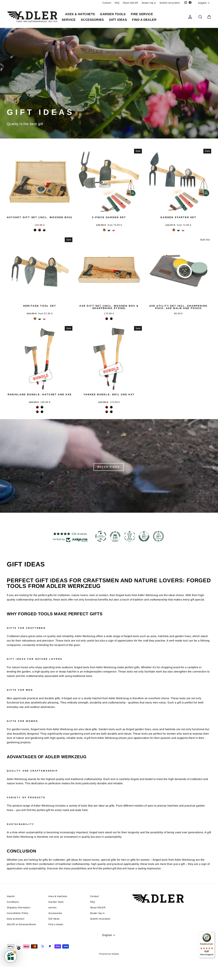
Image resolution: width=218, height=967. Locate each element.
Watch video (108, 467)
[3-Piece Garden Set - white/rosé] (113, 230)
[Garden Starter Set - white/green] (178, 230)
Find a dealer (144, 19)
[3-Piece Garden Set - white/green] (109, 230)
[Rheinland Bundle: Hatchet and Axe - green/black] (42, 407)
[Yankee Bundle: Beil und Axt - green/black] (111, 407)
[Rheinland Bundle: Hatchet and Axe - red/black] (37, 407)
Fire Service (142, 14)
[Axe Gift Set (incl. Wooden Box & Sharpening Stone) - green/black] (111, 318)
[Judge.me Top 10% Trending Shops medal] (158, 536)
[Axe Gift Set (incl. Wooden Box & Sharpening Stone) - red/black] (106, 318)
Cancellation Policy (17, 913)
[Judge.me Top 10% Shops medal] (143, 536)
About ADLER (130, 3)
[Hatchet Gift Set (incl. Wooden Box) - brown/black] (44, 230)
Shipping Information (18, 907)
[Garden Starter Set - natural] (173, 230)
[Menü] (213, 933)
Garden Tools (113, 14)
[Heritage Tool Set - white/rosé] (44, 318)
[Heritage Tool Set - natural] (35, 318)
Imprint (11, 896)
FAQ (117, 3)
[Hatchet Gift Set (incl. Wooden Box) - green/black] (35, 230)
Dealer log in (149, 3)
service (69, 19)
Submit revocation (170, 3)
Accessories (92, 19)
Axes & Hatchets (80, 14)
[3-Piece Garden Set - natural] (104, 230)
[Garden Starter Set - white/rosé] (183, 230)
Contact (106, 3)
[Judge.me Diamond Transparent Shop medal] (100, 536)
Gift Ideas (118, 19)
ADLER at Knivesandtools (21, 924)
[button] (10, 956)
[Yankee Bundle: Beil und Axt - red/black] (106, 407)
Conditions (13, 902)
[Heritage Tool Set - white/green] (39, 318)
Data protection (15, 918)
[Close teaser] (18, 948)
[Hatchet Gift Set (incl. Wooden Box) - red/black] (39, 230)
